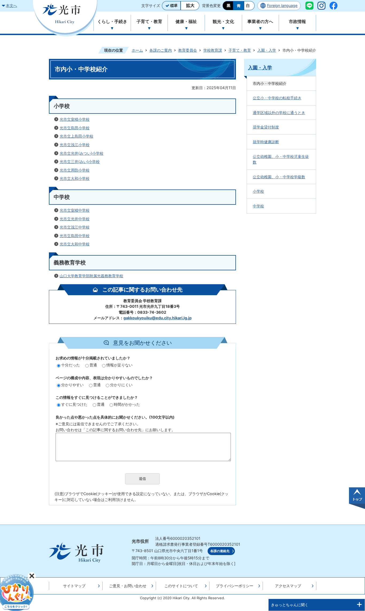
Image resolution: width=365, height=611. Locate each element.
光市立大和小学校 (75, 178)
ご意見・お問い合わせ (127, 585)
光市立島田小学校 (75, 128)
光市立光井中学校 (75, 219)
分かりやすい (72, 384)
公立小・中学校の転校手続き (277, 98)
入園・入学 (266, 50)
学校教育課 (212, 50)
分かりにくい (121, 384)
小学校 (258, 191)
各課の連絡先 (220, 551)
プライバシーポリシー (234, 585)
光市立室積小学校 (75, 119)
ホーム (137, 50)
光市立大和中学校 (75, 244)
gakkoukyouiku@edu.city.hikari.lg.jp (157, 318)
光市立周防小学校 (75, 170)
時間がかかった (127, 404)
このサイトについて (181, 585)
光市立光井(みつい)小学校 (81, 153)
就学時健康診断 (266, 141)
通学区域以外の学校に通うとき (279, 112)
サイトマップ (74, 585)
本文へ (11, 5)
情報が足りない (119, 365)
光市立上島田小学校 (76, 136)
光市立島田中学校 (75, 235)
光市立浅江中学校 (75, 227)
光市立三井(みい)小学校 (80, 161)
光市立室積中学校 (75, 210)
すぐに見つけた (74, 404)
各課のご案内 (160, 50)
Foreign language (282, 5)
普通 (93, 365)
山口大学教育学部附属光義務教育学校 (91, 276)
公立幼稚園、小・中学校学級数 (279, 176)
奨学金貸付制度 (266, 127)
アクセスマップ (288, 585)
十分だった (70, 365)
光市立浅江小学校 (75, 144)
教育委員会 (187, 50)
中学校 (258, 206)
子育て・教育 (239, 50)
